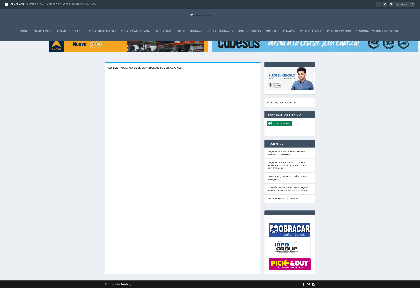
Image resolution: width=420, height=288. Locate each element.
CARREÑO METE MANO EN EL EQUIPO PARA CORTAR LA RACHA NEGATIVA (289, 189)
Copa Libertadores (102, 31)
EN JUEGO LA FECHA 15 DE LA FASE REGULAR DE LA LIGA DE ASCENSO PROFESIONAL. (287, 165)
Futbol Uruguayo (189, 31)
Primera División (339, 31)
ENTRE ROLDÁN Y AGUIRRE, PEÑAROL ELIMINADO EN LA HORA (61, 4)
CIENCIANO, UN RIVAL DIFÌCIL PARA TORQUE (287, 178)
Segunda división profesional (378, 31)
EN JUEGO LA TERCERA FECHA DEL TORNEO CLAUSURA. (286, 153)
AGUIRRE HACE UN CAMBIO (283, 198)
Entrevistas (163, 31)
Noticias (272, 31)
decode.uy (126, 284)
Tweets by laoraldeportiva (281, 102)
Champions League (70, 31)
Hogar (24, 31)
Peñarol (289, 31)
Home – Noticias (249, 31)
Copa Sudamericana (135, 31)
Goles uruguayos (220, 31)
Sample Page (43, 31)
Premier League (311, 31)
